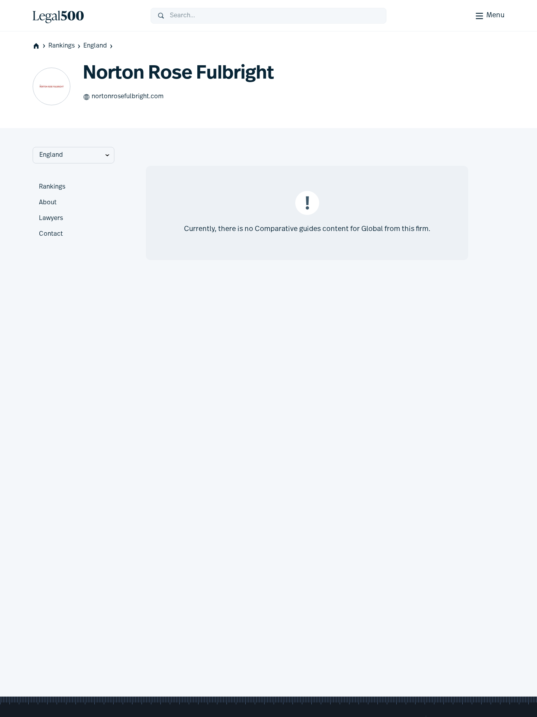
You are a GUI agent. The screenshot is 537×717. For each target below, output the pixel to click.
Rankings (61, 46)
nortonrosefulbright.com (128, 97)
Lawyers (51, 218)
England (95, 46)
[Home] (85, 16)
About (48, 203)
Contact (51, 234)
